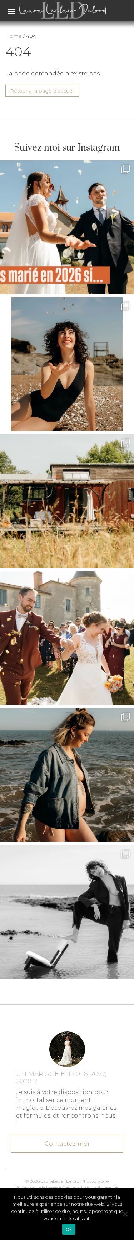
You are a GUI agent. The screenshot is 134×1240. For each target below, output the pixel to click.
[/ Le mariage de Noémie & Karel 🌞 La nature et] (67, 501)
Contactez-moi (67, 1143)
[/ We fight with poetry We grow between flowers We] (67, 912)
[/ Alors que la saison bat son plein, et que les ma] (67, 227)
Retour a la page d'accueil (42, 91)
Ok (69, 1229)
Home (13, 36)
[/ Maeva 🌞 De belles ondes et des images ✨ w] (67, 364)
